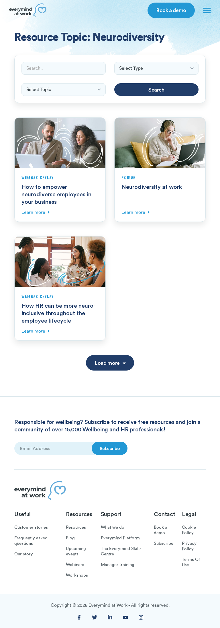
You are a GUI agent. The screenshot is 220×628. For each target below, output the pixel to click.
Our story (23, 554)
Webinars (75, 564)
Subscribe (163, 543)
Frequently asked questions (31, 541)
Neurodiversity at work (151, 186)
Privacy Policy (189, 546)
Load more (107, 363)
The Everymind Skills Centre (121, 551)
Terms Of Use (191, 562)
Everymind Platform (120, 538)
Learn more (33, 212)
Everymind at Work (108, 605)
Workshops (77, 575)
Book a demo (171, 10)
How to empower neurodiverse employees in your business (56, 194)
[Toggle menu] (206, 10)
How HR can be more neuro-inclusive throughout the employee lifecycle (58, 313)
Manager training (117, 564)
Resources (76, 527)
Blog (70, 538)
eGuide (128, 178)
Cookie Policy (189, 530)
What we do (112, 527)
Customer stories (31, 527)
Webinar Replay (37, 178)
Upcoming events (76, 551)
